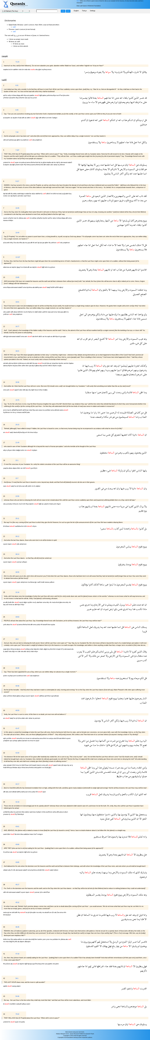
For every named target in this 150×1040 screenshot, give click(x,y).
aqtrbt (5, 986)
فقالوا (124, 370)
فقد (110, 966)
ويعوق (93, 72)
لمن (121, 528)
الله (120, 98)
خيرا (98, 392)
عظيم (103, 470)
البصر (96, 339)
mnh (24, 504)
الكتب (130, 794)
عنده (138, 605)
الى (85, 314)
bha (8, 812)
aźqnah (9, 765)
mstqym (40, 834)
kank (22, 164)
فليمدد (122, 412)
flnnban (15, 767)
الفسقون (90, 946)
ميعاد (136, 678)
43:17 (78, 1)
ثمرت (112, 741)
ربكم (128, 470)
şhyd (37, 740)
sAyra (34, 526)
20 (4, 496)
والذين (114, 814)
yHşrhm (11, 218)
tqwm (10, 544)
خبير (89, 609)
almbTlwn (46, 892)
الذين (136, 98)
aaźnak (24, 740)
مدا (107, 412)
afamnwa (6, 267)
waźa (5, 912)
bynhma (30, 287)
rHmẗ (14, 765)
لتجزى (117, 435)
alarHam (40, 602)
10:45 (17, 208)
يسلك (144, 627)
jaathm (32, 95)
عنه (145, 656)
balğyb (18, 450)
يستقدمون (93, 142)
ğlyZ (49, 767)
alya (49, 312)
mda (30, 410)
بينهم (92, 220)
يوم (145, 510)
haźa (39, 765)
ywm (55, 504)
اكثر (121, 173)
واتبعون (114, 836)
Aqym (59, 504)
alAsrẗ (48, 193)
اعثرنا (136, 366)
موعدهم (133, 1006)
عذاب (124, 120)
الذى (140, 794)
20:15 (17, 424)
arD (7, 604)
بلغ (113, 946)
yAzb (51, 649)
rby (39, 162)
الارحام (97, 605)
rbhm (20, 365)
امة (139, 142)
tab (7, 193)
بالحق (105, 290)
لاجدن (104, 392)
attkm (29, 118)
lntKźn (50, 365)
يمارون (127, 819)
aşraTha (35, 964)
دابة (102, 314)
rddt (24, 390)
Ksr (6, 95)
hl (4, 852)
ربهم (102, 370)
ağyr (37, 118)
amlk (8, 242)
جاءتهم (107, 98)
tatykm (7, 164)
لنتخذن (132, 374)
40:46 (17, 686)
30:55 (17, 572)
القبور (97, 488)
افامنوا (143, 269)
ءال (93, 698)
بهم (95, 200)
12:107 (18, 257)
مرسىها (120, 165)
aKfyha (19, 432)
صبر (134, 942)
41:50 (17, 753)
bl (4, 526)
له (118, 412)
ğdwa (19, 696)
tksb (57, 602)
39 (4, 902)
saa (28, 98)
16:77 (17, 326)
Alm (13, 602)
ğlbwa (37, 365)
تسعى (99, 435)
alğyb (46, 649)
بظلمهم (124, 314)
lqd (4, 193)
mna (31, 740)
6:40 (17, 110)
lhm (36, 939)
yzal (7, 504)
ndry (40, 912)
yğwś (40, 69)
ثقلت (141, 169)
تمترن (124, 836)
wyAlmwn (49, 812)
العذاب (143, 417)
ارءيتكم (140, 120)
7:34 (17, 132)
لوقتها (83, 165)
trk (27, 312)
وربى (106, 651)
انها (81, 814)
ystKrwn (54, 242)
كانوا (126, 225)
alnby (15, 193)
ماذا (144, 609)
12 (4, 326)
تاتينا (126, 651)
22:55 (17, 496)
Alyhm (15, 196)
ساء (92, 102)
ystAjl (5, 812)
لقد (145, 196)
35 (4, 826)
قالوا (89, 98)
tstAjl (33, 939)
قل (145, 120)
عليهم (103, 200)
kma (9, 939)
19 (4, 478)
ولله (145, 339)
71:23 (17, 62)
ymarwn (6, 814)
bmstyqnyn (7, 915)
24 (4, 572)
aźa (28, 95)
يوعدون (86, 412)
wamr (28, 1004)
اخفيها (124, 435)
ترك (116, 314)
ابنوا (118, 370)
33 (4, 784)
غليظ (119, 776)
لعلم (140, 836)
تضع (144, 745)
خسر (141, 98)
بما (103, 435)
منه (118, 506)
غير (106, 584)
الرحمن (113, 412)
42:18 (17, 802)
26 (4, 617)
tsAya (35, 432)
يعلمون (107, 173)
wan (40, 287)
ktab (32, 651)
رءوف (90, 200)
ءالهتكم (130, 72)
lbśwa (32, 582)
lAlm (9, 834)
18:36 (17, 382)
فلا (145, 249)
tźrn (11, 69)
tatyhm (14, 267)
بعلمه (136, 745)
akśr (52, 164)
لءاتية (88, 290)
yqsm (19, 582)
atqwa (15, 468)
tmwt (11, 604)
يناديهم (125, 745)
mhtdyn (10, 220)
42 (4, 978)
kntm (50, 118)
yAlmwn (62, 164)
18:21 (17, 351)
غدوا (125, 698)
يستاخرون (111, 142)
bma (32, 432)
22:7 (17, 478)
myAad (10, 676)
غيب (140, 339)
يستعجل (142, 814)
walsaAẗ (19, 1004)
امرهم (130, 370)
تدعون (91, 120)
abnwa (5, 365)
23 (4, 554)
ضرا (126, 245)
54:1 (17, 978)
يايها (144, 470)
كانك (91, 169)
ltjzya (24, 432)
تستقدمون (101, 678)
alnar (5, 696)
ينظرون (139, 854)
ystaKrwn (25, 140)
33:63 (17, 617)
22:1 (17, 460)
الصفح (143, 294)
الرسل (115, 942)
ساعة (101, 584)
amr (26, 336)
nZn (52, 912)
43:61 (17, 826)
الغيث (115, 605)
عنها (81, 169)
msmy (55, 312)
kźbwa (14, 95)
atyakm (15, 118)
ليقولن (105, 767)
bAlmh (64, 738)
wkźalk (5, 363)
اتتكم (112, 120)
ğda (60, 602)
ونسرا (87, 72)
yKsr (41, 892)
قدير (132, 343)
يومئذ (128, 564)
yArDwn (10, 696)
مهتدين (120, 225)
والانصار (110, 196)
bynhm (45, 218)
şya (61, 336)
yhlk (15, 941)
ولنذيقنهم (136, 776)
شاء (109, 245)
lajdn (33, 390)
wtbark (5, 870)
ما (141, 102)
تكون (79, 627)
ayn (11, 740)
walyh (52, 870)
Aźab (20, 118)
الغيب (87, 651)
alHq (58, 812)
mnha (40, 390)
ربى (97, 165)
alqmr (19, 986)
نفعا (119, 245)
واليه (82, 872)
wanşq (14, 986)
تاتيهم (134, 269)
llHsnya (10, 767)
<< (63, 11)
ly (41, 765)
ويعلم (109, 605)
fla (50, 242)
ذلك (93, 656)
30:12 (17, 536)
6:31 (17, 85)
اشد (83, 698)
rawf (25, 196)
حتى (116, 98)
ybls (18, 544)
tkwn (49, 624)
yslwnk (5, 162)
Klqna (9, 287)
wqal (5, 649)
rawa (40, 410)
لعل (91, 627)
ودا (115, 72)
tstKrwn (20, 676)
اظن (141, 392)
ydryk (39, 624)
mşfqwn (34, 450)
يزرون (85, 102)
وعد (115, 366)
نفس (107, 435)
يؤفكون (85, 584)
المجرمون (120, 546)
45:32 (17, 902)
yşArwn (52, 267)
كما (138, 942)
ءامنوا (107, 814)
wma (70, 218)
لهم (98, 942)
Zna (58, 912)
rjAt (62, 765)
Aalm (42, 649)
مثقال (140, 656)
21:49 (17, 442)
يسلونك (143, 165)
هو (145, 169)
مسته (111, 767)
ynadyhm (6, 740)
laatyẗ (49, 287)
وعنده (98, 872)
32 (4, 753)
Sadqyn (54, 118)
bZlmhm (20, 312)
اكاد (130, 435)
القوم (96, 946)
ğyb (7, 336)
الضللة (129, 412)
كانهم (93, 942)
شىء (136, 343)
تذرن (136, 72)
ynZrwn (7, 852)
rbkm (19, 468)
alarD (7, 651)
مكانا (105, 417)
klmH (37, 336)
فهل (109, 946)
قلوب (126, 200)
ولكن (126, 173)
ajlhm (19, 140)
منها (93, 392)
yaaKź (8, 312)
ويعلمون (87, 814)
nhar (7, 941)
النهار (107, 220)
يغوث (98, 72)
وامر (113, 1006)
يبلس (128, 546)
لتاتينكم (99, 651)
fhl (13, 941)
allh (22, 95)
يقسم (128, 584)
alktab (14, 792)
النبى (128, 196)
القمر (123, 988)
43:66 (17, 844)
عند (102, 165)
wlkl (4, 140)
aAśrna (10, 363)
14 (4, 382)
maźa (54, 602)
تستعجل (104, 942)
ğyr (36, 582)
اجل (135, 142)
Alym (19, 604)
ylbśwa (21, 218)
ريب (91, 366)
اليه (145, 741)
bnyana (15, 365)
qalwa (44, 95)
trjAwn (56, 870)
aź (51, 363)
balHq (37, 287)
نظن (79, 915)
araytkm (8, 118)
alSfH (57, 287)
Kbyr (22, 604)
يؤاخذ (140, 314)
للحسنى (107, 772)
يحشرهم (138, 220)
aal (46, 696)
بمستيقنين (126, 919)
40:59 (17, 710)
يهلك (104, 946)
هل (145, 854)
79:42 (17, 1014)
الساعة (85, 627)
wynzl (21, 602)
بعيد (102, 819)
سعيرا (103, 528)
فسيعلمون (123, 417)
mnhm (5, 196)
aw (26, 118)
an (12, 118)
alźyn (10, 95)
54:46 (17, 996)
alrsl (26, 939)
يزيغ (131, 200)
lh (22, 410)
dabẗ (36, 312)
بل (145, 528)
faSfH (53, 287)
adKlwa (42, 696)
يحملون (121, 102)
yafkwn (51, 582)
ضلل (106, 819)
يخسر (98, 895)
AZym (35, 468)
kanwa (5, 220)
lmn (22, 526)
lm (18, 218)
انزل (136, 794)
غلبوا (79, 370)
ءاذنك (102, 745)
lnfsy (12, 242)
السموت (131, 169)
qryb (44, 792)
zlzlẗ (24, 468)
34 (4, 802)
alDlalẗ (14, 410)
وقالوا (144, 72)
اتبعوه (97, 196)
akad (15, 432)
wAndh (39, 870)
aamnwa (33, 812)
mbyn (36, 651)
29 (4, 686)
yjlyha (44, 162)
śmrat (27, 738)
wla (20, 69)
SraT (35, 834)
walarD (69, 162)
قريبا (144, 631)
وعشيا (120, 698)
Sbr (12, 939)
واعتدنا (127, 528)
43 (4, 996)
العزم (124, 942)
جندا (92, 417)
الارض (111, 656)
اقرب (85, 339)
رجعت (133, 772)
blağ (10, 941)
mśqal (58, 649)
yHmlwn (6, 98)
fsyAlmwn (6, 412)
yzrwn (35, 98)
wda (26, 69)
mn (52, 193)
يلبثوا (125, 220)
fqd (28, 964)
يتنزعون (143, 370)
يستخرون (138, 249)
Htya (25, 95)
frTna (61, 95)
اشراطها (100, 966)
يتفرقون (121, 564)
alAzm (20, 939)
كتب (144, 660)
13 (4, 351)
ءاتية (134, 435)
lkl (34, 242)
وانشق (129, 988)
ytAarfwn (40, 218)
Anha (28, 164)
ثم (112, 200)
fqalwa (71, 363)
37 (4, 862)
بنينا (107, 370)
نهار (117, 946)
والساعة (125, 1006)
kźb (25, 526)
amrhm (66, 363)
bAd (54, 193)
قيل (140, 915)
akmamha (35, 738)
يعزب (79, 651)
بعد (141, 200)
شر (110, 417)
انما (112, 165)
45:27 (17, 884)
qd (4, 95)
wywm (5, 218)
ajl (10, 140)
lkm (6, 676)
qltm (34, 912)
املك (138, 245)
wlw (4, 312)
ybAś (30, 486)
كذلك (96, 584)
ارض (110, 609)
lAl (42, 624)
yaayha (6, 468)
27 (4, 639)
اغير (100, 120)
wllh (4, 336)
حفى (86, 169)
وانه (145, 836)
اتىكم (130, 120)
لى (96, 767)
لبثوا (110, 584)
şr (16, 412)
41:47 (17, 728)
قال (90, 370)
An (9, 162)
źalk (19, 651)
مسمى (143, 318)
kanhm (40, 939)
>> (68, 11)
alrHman (26, 410)
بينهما (114, 290)
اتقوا (133, 470)
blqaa (19, 95)
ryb (45, 363)
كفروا (130, 506)
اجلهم (121, 142)
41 (4, 954)
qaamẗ (16, 390)
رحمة (133, 767)
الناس (116, 173)
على (144, 102)
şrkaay (15, 740)
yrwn (48, 939)
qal (30, 365)
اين (120, 745)
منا (94, 745)
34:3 (17, 639)
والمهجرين (120, 196)
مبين (139, 660)
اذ (83, 366)
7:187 (17, 150)
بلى (111, 651)
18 (4, 460)
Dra (15, 242)
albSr (41, 336)
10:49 (17, 232)
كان (132, 220)
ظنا (142, 919)
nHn (64, 912)
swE (14, 27)
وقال (144, 651)
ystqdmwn (38, 140)
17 (4, 442)
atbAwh (38, 193)
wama (61, 410)
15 (4, 400)
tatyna (18, 649)
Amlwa (31, 767)
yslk (4, 624)
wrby (32, 649)
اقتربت (143, 988)
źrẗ (62, 649)
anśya (51, 738)
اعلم (97, 370)
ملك (129, 872)
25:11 (17, 518)
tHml (45, 738)
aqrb (49, 336)
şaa (28, 242)
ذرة (135, 656)
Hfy (25, 164)
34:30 (17, 668)
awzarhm (12, 98)
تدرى (87, 605)
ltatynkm (37, 649)
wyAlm (30, 602)
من (145, 200)
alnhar (34, 218)
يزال (141, 506)
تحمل (92, 741)
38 (4, 884)
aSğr (13, 651)
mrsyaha (22, 162)
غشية (128, 269)
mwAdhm (12, 1004)
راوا (95, 412)
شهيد (86, 745)
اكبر (86, 656)
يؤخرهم (91, 314)
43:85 (17, 862)
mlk (14, 870)
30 (4, 710)
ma (57, 95)
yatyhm (46, 504)
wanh (5, 834)
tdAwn (44, 118)
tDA (57, 738)
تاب (141, 196)
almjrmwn (23, 544)
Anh (54, 649)
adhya (24, 1004)
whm (67, 95)
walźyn (27, 812)
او (116, 120)
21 (4, 518)
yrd (7, 738)
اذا (112, 98)
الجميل (136, 294)
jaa (15, 140)
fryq (70, 193)
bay (4, 604)
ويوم (144, 220)
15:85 (17, 277)
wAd (28, 363)
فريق (121, 200)
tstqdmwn (36, 676)
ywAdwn (48, 410)
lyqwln (34, 765)
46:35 (17, 927)
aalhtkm (16, 69)
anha (54, 812)
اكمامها (102, 741)
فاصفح (81, 290)
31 (4, 728)
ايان (126, 165)
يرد (141, 741)
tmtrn (19, 834)
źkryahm (56, 964)
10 (4, 277)
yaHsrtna (50, 95)
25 (4, 592)
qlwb (67, 193)
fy (60, 162)
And (36, 162)
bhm (22, 196)
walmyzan (24, 792)
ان (134, 120)
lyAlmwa (21, 363)
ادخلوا (98, 698)
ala (26, 98)
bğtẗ (40, 95)
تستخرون (123, 678)
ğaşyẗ (19, 267)
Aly (12, 193)
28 (4, 668)
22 (4, 536)
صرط (104, 836)
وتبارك (143, 872)
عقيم (141, 510)
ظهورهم (101, 102)
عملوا (144, 776)
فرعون (88, 698)
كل (140, 343)
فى (136, 169)
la (9, 69)
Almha (33, 162)
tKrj (21, 738)
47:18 (17, 954)
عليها (111, 314)
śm (9, 196)
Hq (33, 363)
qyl (8, 912)
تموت (105, 609)
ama (52, 410)
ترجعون (143, 877)
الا (96, 102)
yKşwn (9, 450)
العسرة (82, 196)
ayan (17, 162)
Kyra (36, 390)
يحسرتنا (83, 98)
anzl (10, 792)
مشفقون (103, 452)
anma (29, 162)
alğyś (26, 602)
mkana (19, 412)
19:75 (17, 400)
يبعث (110, 488)
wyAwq (44, 69)
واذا (145, 915)
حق (108, 366)
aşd (52, 696)
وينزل (122, 605)
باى (115, 609)
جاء (127, 142)
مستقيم (97, 836)
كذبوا (130, 98)
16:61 (17, 302)
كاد (135, 200)
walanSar (28, 193)
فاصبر (143, 942)
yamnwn (37, 718)
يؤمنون (98, 720)
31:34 (17, 592)
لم (129, 220)
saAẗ (4, 80)
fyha (64, 95)
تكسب (138, 609)
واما (137, 417)
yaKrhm (45, 312)
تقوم (140, 546)
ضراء (117, 767)
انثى (83, 741)
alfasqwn (28, 941)
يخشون (137, 452)
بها (136, 814)
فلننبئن (99, 772)
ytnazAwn (55, 363)
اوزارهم (114, 102)
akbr (25, 651)
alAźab (56, 410)
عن (137, 165)
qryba (53, 624)
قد (145, 98)
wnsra (49, 69)
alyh (4, 738)
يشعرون (82, 269)
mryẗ (20, 504)
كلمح (102, 339)
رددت (118, 392)
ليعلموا (123, 366)
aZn (8, 390)
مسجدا (119, 374)
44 (4, 1014)
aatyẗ (12, 432)
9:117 (17, 181)
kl (59, 336)
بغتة (94, 98)
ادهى (118, 1006)
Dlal (18, 814)
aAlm (24, 365)
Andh (10, 602)
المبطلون (90, 895)
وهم (127, 102)
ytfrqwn (24, 562)
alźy (7, 792)
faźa (12, 140)
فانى (93, 966)
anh (19, 196)
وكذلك (143, 366)
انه (98, 200)
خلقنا (140, 290)
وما (131, 225)
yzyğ (63, 193)
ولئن (124, 392)
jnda (28, 412)
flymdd (18, 410)
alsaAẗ (45, 624)
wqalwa (6, 69)
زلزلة (120, 470)
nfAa (21, 242)
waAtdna (18, 526)
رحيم (85, 200)
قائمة (129, 392)
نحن (134, 919)
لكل (101, 245)
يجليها (89, 165)
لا (140, 72)
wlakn (48, 164)
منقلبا (88, 392)
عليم (94, 609)
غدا (133, 609)
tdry (48, 602)
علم (134, 605)
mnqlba (44, 390)
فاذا (131, 142)
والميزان (117, 794)
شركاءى (114, 745)
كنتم (83, 120)
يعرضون (138, 698)
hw (55, 162)
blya (28, 649)
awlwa (15, 939)
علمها (107, 165)
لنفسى (132, 245)
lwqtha (49, 162)
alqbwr (38, 486)
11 (4, 302)
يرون (85, 942)
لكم (141, 678)
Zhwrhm (22, 98)
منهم (116, 200)
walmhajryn (21, 193)
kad (60, 193)
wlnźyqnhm (38, 767)
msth (30, 765)
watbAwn (26, 834)
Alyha (30, 312)
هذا (100, 767)
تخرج (121, 741)
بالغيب (125, 452)
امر (116, 339)
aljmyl (61, 287)
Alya (54, 95)
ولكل (144, 142)
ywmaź (19, 562)
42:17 (17, 784)
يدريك (96, 627)
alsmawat (64, 162)
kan (15, 218)
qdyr (64, 336)
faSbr (5, 939)
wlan (21, 390)
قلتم (103, 915)
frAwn (49, 696)
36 (4, 844)
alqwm (22, 941)
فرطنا (137, 102)
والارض (123, 169)
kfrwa (15, 504)
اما (81, 412)
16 (4, 424)
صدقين (143, 124)
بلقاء (125, 98)
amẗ (7, 140)
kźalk (43, 582)
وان (100, 290)
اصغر (102, 656)
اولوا (129, 942)
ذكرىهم (143, 970)
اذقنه (139, 767)
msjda (59, 365)
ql (4, 118)
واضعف (99, 417)
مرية (122, 506)
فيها (131, 102)
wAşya (23, 696)
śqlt (57, 162)
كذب (116, 528)
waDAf (24, 412)
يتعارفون (99, 220)
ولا (124, 72)
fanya (40, 964)
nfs (29, 432)
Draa (26, 765)
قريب (88, 794)
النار (144, 698)
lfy (16, 814)
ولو (145, 314)
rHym (29, 196)
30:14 (17, 554)
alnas (56, 164)
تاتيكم (113, 169)
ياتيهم (87, 506)
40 (4, 927)
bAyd (22, 814)
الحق (144, 819)
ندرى (95, 915)
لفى (111, 819)
